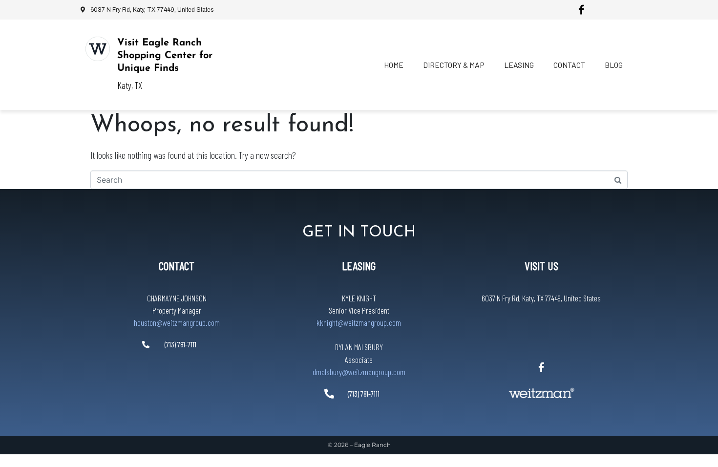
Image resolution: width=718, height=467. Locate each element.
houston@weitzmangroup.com (177, 322)
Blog (614, 64)
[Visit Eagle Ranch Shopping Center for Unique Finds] (97, 49)
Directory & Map (454, 64)
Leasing (519, 64)
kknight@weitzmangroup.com (359, 322)
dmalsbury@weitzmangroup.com (359, 372)
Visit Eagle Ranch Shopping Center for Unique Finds (164, 55)
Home (393, 64)
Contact (569, 64)
